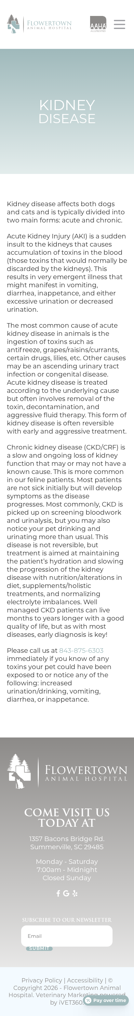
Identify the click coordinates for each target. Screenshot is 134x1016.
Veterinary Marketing (67, 995)
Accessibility (85, 980)
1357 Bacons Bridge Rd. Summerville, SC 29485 (66, 843)
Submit (39, 949)
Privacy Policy (41, 980)
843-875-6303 (81, 650)
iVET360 (71, 1002)
